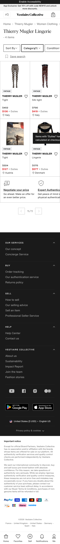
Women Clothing (47, 24)
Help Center (12, 333)
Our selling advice (16, 305)
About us (11, 356)
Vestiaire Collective (20, 349)
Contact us (12, 338)
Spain (27, 526)
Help (8, 327)
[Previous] (21, 211)
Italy (34, 526)
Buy (7, 265)
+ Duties (13, 111)
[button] (53, 14)
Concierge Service (16, 254)
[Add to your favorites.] (26, 96)
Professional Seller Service (22, 316)
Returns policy (14, 282)
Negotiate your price (16, 190)
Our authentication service (22, 277)
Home (7, 24)
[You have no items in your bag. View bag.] (53, 14)
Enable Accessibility (30, 1)
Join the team (13, 372)
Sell (8, 293)
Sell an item (12, 310)
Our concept (13, 249)
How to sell (12, 300)
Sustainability (13, 361)
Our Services (14, 242)
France (9, 523)
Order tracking (14, 272)
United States (36, 523)
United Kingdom (21, 523)
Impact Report (14, 366)
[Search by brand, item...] (6, 14)
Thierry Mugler (23, 24)
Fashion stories (14, 377)
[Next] (38, 211)
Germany (48, 523)
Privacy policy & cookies (28, 430)
